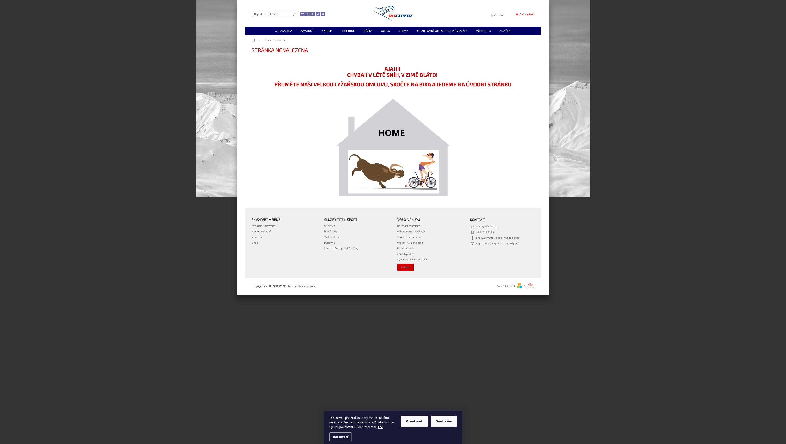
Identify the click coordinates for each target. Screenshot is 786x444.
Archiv (405, 267)
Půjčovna (329, 242)
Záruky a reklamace (408, 237)
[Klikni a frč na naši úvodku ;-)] (393, 147)
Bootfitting (330, 231)
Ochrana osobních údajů (411, 231)
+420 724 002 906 (485, 232)
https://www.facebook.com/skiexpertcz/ (498, 238)
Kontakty (257, 237)
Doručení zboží (405, 248)
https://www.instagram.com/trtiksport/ (497, 243)
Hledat (294, 14)
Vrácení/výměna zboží (410, 242)
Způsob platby (405, 254)
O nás (255, 242)
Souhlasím (444, 421)
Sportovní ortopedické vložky (341, 248)
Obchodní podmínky (408, 225)
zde (380, 427)
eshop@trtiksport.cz (487, 226)
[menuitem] (283, 31)
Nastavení (340, 437)
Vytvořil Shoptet (506, 286)
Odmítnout (414, 421)
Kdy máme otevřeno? (264, 225)
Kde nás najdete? (261, 231)
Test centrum (332, 237)
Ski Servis (329, 225)
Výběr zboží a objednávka (412, 259)
